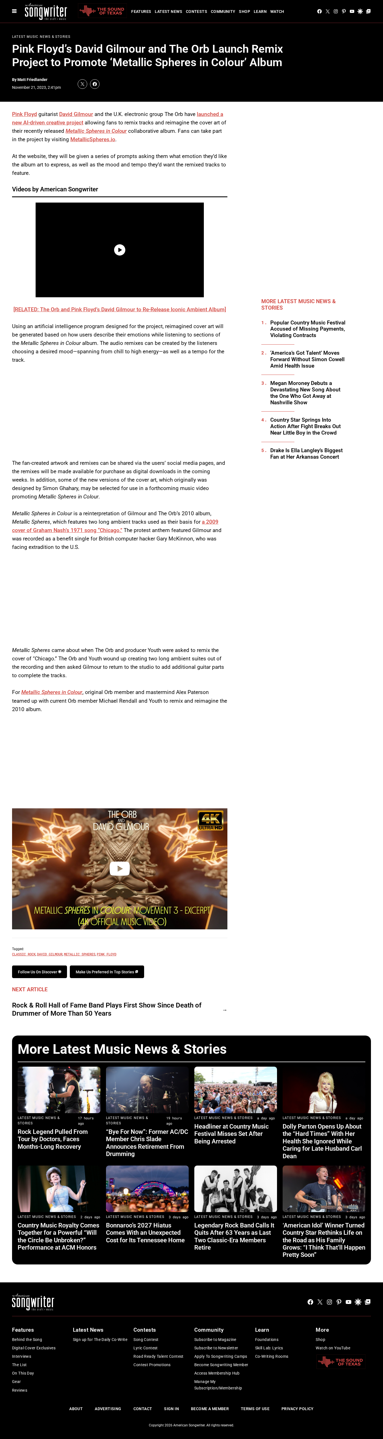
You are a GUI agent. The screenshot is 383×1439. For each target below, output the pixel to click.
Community (223, 11)
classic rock (24, 954)
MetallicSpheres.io (92, 139)
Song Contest (145, 1339)
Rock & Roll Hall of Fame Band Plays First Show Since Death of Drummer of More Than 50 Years (107, 1009)
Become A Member (210, 1408)
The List (19, 1365)
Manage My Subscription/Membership (218, 1384)
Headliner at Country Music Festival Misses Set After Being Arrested (231, 1134)
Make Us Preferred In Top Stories (105, 972)
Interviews (21, 1356)
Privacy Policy (298, 1408)
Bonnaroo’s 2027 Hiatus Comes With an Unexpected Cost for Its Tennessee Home (145, 1233)
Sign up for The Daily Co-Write (100, 1339)
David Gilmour (76, 114)
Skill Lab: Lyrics (269, 1348)
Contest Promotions (152, 1365)
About (76, 1408)
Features (141, 11)
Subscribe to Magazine (215, 1339)
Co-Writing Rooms (272, 1356)
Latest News (168, 11)
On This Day (23, 1373)
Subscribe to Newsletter (216, 1348)
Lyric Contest (145, 1348)
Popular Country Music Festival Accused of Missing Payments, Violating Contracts (307, 329)
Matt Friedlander (32, 79)
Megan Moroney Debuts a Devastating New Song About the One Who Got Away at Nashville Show (305, 392)
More (322, 1330)
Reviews (19, 1390)
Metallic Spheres (79, 954)
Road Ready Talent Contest (158, 1356)
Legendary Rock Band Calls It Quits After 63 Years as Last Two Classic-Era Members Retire (234, 1236)
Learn (260, 11)
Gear (16, 1381)
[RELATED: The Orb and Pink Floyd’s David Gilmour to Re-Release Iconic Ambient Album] (119, 309)
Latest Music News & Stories (41, 37)
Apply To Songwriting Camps (220, 1356)
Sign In (171, 1408)
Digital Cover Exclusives (34, 1348)
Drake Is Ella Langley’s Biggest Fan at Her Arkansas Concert (306, 453)
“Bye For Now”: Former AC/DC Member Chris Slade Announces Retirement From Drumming (147, 1142)
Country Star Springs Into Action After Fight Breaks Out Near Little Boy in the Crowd (305, 426)
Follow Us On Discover (38, 972)
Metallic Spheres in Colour (96, 131)
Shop (244, 11)
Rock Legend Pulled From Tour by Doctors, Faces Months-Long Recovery (53, 1139)
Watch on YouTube (333, 1348)
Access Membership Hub (217, 1373)
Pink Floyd (24, 114)
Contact (142, 1408)
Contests (196, 11)
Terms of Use (255, 1408)
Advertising (108, 1408)
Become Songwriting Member (221, 1365)
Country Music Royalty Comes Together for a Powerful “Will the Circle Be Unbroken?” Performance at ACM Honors (58, 1236)
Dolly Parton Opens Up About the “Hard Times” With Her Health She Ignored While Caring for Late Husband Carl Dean (322, 1141)
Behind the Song (27, 1339)
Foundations (267, 1339)
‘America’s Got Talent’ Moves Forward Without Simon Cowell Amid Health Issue (307, 359)
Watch (277, 11)
